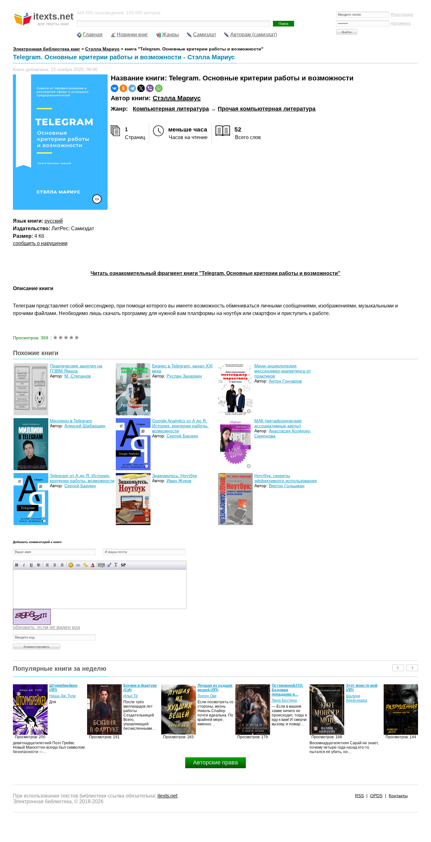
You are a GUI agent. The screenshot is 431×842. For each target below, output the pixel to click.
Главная (93, 34)
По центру (54, 565)
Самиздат (204, 34)
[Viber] (150, 88)
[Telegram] (132, 88)
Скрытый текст (101, 565)
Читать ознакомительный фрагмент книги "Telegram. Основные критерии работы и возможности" (215, 273)
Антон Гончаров (285, 380)
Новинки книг (132, 34)
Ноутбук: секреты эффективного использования (285, 478)
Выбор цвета (92, 565)
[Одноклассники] (123, 88)
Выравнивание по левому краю (47, 565)
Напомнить (401, 23)
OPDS (376, 795)
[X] (141, 88)
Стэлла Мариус (177, 98)
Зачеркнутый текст (38, 565)
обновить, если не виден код (46, 627)
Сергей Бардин (182, 435)
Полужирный (17, 565)
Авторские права (215, 762)
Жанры (170, 34)
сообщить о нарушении (40, 243)
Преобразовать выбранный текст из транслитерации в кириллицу (116, 565)
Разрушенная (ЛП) (363, 685)
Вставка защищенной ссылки (85, 565)
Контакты (398, 795)
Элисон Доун (357, 691)
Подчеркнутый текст (31, 565)
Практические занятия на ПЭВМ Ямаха (76, 368)
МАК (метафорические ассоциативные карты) (278, 423)
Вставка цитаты (108, 565)
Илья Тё (56, 696)
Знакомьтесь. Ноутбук (174, 475)
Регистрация (402, 14)
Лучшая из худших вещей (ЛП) (140, 687)
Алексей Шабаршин (84, 425)
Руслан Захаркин (184, 375)
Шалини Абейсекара (282, 698)
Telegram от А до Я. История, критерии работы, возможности (82, 478)
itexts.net (167, 795)
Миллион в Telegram (71, 420)
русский (53, 221)
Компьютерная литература (171, 109)
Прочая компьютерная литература (267, 109)
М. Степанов (77, 375)
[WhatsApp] (158, 88)
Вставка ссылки (78, 565)
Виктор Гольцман (286, 485)
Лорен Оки (132, 696)
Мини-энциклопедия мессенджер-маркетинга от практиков (282, 370)
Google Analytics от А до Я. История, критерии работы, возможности (180, 425)
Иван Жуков (179, 480)
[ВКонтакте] (114, 88)
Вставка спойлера (123, 565)
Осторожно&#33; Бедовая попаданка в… (213, 690)
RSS (359, 795)
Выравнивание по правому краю (62, 565)
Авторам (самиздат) (253, 34)
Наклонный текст (24, 565)
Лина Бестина (210, 700)
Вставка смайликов (70, 565)
